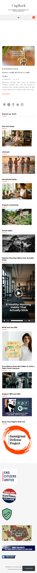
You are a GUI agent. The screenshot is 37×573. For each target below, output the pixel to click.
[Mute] (29, 321)
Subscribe (29, 568)
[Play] (5, 321)
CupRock (19, 5)
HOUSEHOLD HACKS (11, 69)
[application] (18, 293)
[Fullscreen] (32, 321)
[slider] (17, 320)
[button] (18, 293)
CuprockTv (7, 79)
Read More (6, 94)
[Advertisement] (18, 31)
